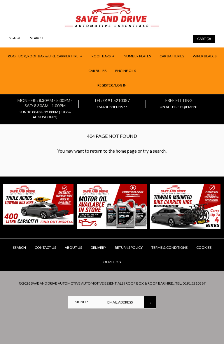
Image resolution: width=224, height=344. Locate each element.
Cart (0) (204, 38)
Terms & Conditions (169, 247)
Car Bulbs (97, 70)
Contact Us (45, 247)
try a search (154, 151)
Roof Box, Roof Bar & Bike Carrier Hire (45, 56)
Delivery (98, 247)
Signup (15, 38)
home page (126, 151)
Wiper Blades (204, 56)
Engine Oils (125, 70)
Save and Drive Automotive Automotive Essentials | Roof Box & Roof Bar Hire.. (103, 283)
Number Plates (137, 56)
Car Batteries (172, 56)
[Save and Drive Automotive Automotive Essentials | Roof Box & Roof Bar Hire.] (112, 4)
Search (19, 247)
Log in (121, 85)
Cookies (203, 247)
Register (105, 85)
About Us (73, 247)
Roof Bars (103, 56)
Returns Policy (129, 247)
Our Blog (112, 262)
